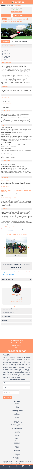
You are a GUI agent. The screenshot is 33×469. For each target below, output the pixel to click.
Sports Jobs (17, 434)
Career (17, 406)
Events (5, 52)
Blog (16, 347)
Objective (6, 50)
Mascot (17, 407)
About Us (17, 403)
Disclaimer (17, 425)
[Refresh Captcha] (9, 392)
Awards (5, 21)
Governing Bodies (22, 19)
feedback (10, 230)
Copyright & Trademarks (17, 422)
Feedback (17, 458)
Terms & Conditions (17, 420)
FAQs (17, 455)
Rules (9, 19)
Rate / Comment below (16, 11)
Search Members (16, 345)
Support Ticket (17, 453)
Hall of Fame (17, 414)
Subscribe (8, 397)
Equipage (19, 21)
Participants (7, 53)
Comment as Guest (24, 272)
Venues (14, 19)
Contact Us (17, 405)
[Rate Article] (21, 267)
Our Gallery (17, 432)
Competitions (17, 442)
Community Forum (17, 457)
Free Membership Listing (16, 340)
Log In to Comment (9, 272)
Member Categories (16, 343)
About (4, 19)
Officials (6, 57)
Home (4, 5)
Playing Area (7, 56)
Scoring (5, 59)
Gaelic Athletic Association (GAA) (19, 41)
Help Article (17, 454)
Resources (17, 431)
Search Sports (10, 5)
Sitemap (17, 435)
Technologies (12, 21)
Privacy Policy (17, 421)
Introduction (7, 49)
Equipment (6, 54)
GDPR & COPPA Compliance (17, 424)
